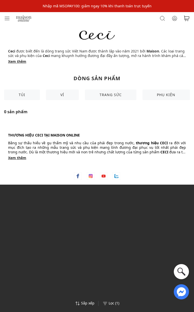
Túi (22, 94)
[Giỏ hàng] (186, 18)
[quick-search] (181, 271)
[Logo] (23, 18)
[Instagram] (90, 176)
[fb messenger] (181, 291)
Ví (62, 94)
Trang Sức (111, 94)
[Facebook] (78, 176)
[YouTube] (103, 176)
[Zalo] (116, 176)
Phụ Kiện (166, 94)
